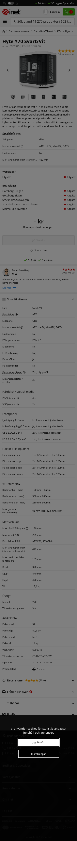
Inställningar (38, 754)
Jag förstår (38, 742)
